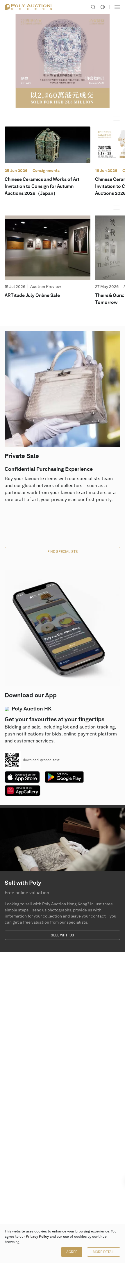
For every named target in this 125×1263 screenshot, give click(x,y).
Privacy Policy (37, 1237)
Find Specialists (62, 552)
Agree (71, 1252)
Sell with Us (62, 935)
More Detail (104, 1252)
